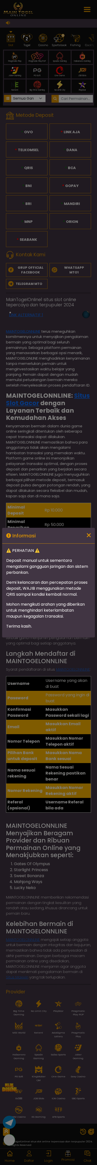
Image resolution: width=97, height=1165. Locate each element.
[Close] (89, 536)
